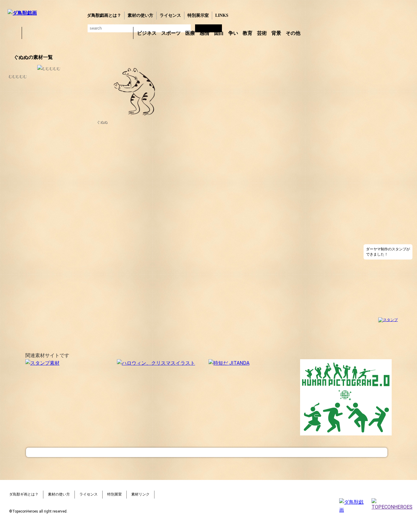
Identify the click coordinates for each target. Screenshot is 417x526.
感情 (204, 33)
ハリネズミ (125, 33)
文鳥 (93, 33)
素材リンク (140, 494)
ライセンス (170, 15)
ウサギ (46, 33)
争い (233, 33)
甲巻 (14, 33)
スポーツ (171, 33)
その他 (293, 33)
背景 (276, 33)
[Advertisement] (388, 146)
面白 (219, 33)
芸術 (262, 33)
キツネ (62, 33)
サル (109, 33)
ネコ (77, 33)
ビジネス (147, 33)
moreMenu (318, 32)
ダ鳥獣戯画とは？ (104, 15)
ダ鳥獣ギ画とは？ (23, 494)
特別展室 (114, 494)
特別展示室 (198, 15)
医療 (190, 33)
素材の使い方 (140, 15)
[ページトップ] (206, 452)
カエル (30, 33)
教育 (247, 33)
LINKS (221, 15)
